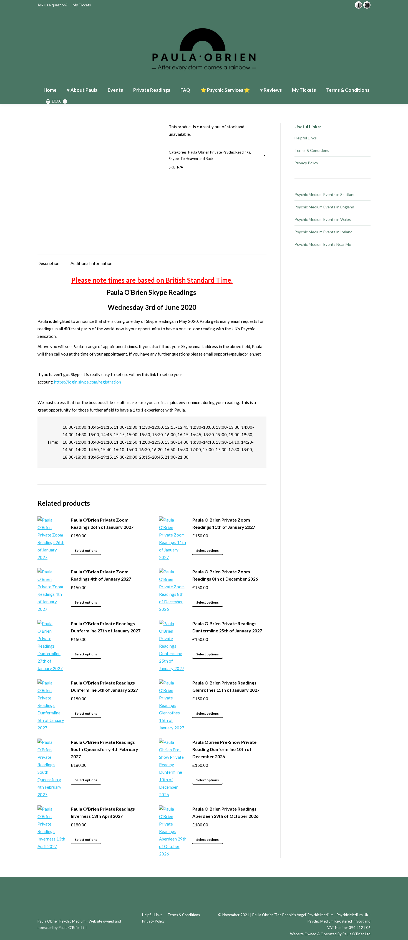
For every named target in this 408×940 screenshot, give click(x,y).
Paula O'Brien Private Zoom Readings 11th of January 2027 (223, 523)
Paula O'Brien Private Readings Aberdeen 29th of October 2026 (225, 812)
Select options (86, 550)
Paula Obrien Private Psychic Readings (219, 152)
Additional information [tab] (91, 263)
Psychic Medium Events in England (324, 207)
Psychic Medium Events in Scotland (325, 194)
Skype (174, 158)
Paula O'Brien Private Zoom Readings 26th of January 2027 (102, 523)
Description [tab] (48, 263)
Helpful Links (305, 138)
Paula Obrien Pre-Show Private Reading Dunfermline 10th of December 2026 (224, 749)
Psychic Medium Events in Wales (322, 219)
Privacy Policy (306, 162)
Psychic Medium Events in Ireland (323, 231)
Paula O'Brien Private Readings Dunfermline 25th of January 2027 (227, 627)
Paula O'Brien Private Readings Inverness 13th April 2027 (103, 812)
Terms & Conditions (311, 150)
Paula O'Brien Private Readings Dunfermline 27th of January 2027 (105, 627)
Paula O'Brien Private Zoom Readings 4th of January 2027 (101, 575)
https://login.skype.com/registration (87, 381)
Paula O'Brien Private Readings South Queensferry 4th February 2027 (104, 749)
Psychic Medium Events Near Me (322, 244)
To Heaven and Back (196, 158)
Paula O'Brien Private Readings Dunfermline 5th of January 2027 (104, 686)
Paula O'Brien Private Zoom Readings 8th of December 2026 (225, 575)
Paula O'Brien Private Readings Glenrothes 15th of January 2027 (226, 686)
